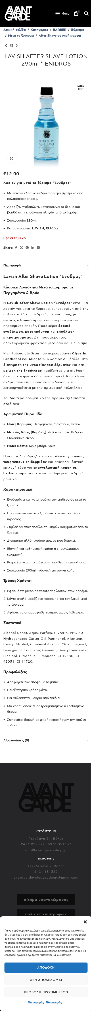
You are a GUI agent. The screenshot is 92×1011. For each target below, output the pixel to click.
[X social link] (21, 248)
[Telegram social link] (38, 248)
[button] (85, 922)
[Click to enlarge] (12, 158)
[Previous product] (6, 45)
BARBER (59, 30)
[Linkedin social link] (33, 248)
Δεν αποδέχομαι (46, 980)
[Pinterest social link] (27, 248)
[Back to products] (11, 45)
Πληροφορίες (36, 1002)
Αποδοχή (46, 967)
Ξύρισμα (77, 30)
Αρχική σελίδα (14, 30)
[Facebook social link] (16, 248)
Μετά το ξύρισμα (21, 35)
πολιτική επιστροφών (46, 914)
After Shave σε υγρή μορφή (60, 35)
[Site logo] (18, 13)
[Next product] (16, 45)
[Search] (86, 13)
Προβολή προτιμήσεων (46, 992)
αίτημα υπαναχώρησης (46, 899)
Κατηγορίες (39, 30)
